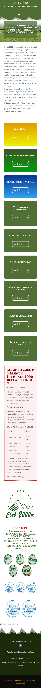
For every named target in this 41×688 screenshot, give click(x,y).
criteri (25, 80)
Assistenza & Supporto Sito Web (20, 652)
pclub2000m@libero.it (26, 547)
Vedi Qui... (19, 137)
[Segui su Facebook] (20, 645)
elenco (15, 83)
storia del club (26, 89)
